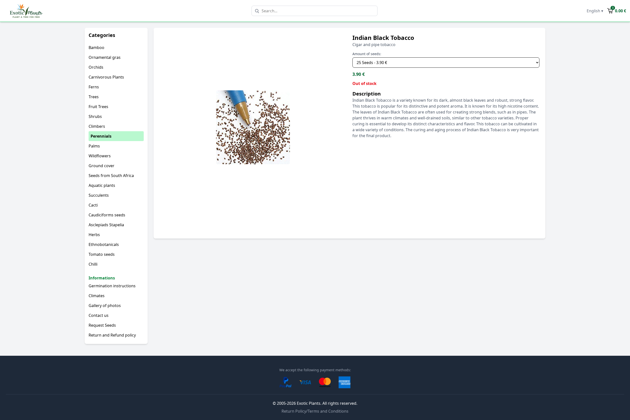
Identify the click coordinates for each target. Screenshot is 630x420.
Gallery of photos (105, 305)
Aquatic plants (102, 185)
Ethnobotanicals (104, 244)
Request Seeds (102, 325)
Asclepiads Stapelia (106, 224)
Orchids (96, 67)
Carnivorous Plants (106, 77)
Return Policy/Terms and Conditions (315, 411)
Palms (94, 146)
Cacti (93, 205)
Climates (97, 295)
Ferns (94, 87)
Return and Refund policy (112, 335)
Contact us (99, 315)
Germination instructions (112, 286)
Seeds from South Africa (111, 175)
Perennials (101, 136)
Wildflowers (100, 156)
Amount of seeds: (366, 53)
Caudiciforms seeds (107, 215)
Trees (94, 96)
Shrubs (95, 116)
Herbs (94, 234)
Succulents (99, 195)
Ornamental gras (105, 57)
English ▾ (595, 11)
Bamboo (96, 47)
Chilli (93, 264)
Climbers (97, 126)
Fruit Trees (98, 106)
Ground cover (101, 165)
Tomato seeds (102, 254)
